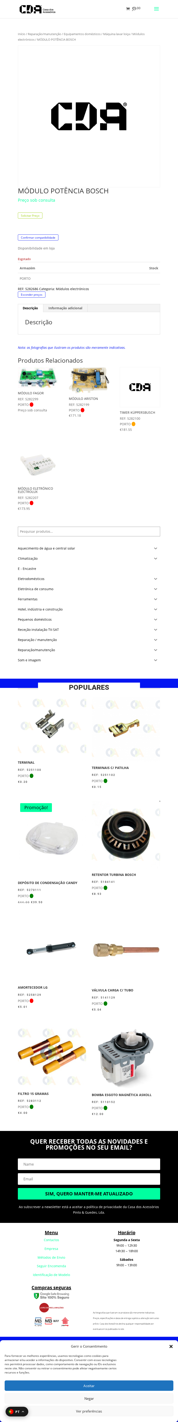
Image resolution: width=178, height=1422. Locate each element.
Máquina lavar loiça (116, 34)
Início (21, 34)
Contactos (51, 1240)
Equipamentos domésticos (82, 34)
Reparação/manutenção (44, 34)
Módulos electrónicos (72, 289)
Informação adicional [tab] (65, 308)
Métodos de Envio (51, 1257)
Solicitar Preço (30, 215)
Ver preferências (89, 1411)
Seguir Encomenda (51, 1266)
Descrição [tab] (30, 308)
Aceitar (89, 1385)
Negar (89, 1398)
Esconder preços (31, 295)
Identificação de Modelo (51, 1275)
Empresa (51, 1248)
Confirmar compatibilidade (38, 237)
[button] (171, 1346)
